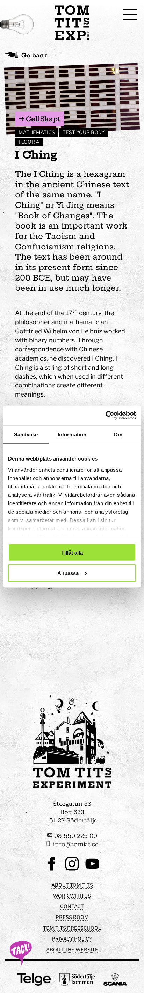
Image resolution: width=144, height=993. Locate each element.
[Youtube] (92, 870)
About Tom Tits (72, 885)
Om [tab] (118, 434)
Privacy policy (72, 939)
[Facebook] (51, 870)
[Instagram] (72, 870)
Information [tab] (72, 434)
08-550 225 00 (74, 835)
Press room (72, 917)
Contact (72, 906)
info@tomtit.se (75, 844)
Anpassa (68, 573)
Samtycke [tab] (26, 434)
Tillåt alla (72, 553)
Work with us (72, 896)
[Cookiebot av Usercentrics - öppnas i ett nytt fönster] (105, 415)
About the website (72, 949)
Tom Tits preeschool (72, 928)
